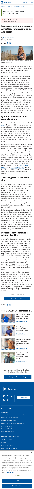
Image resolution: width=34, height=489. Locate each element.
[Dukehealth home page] (4, 2)
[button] (25, 2)
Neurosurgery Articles (18, 6)
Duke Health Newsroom (8, 448)
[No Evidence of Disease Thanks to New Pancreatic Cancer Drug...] (8, 357)
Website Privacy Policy (7, 431)
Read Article (20, 322)
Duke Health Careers (7, 445)
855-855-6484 (13, 14)
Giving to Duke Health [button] (17, 377)
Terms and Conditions (7, 429)
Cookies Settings (17, 476)
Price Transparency (7, 426)
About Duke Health (6, 440)
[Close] (32, 453)
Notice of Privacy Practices (9, 420)
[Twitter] (4, 400)
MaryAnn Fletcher (8, 38)
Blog (9, 6)
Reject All (17, 481)
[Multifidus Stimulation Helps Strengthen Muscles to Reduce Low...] (8, 344)
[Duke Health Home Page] (11, 389)
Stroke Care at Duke (17, 299)
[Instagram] (8, 396)
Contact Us (23, 397)
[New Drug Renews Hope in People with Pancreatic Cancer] (8, 330)
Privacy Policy (10, 472)
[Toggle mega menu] (29, 2)
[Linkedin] (11, 396)
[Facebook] (4, 396)
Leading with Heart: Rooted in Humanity (13, 415)
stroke (3, 125)
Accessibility (4, 412)
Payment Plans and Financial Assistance (13, 423)
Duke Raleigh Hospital (17, 167)
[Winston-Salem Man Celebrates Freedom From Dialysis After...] (8, 318)
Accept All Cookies (17, 485)
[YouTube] (8, 400)
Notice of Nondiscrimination (9, 418)
